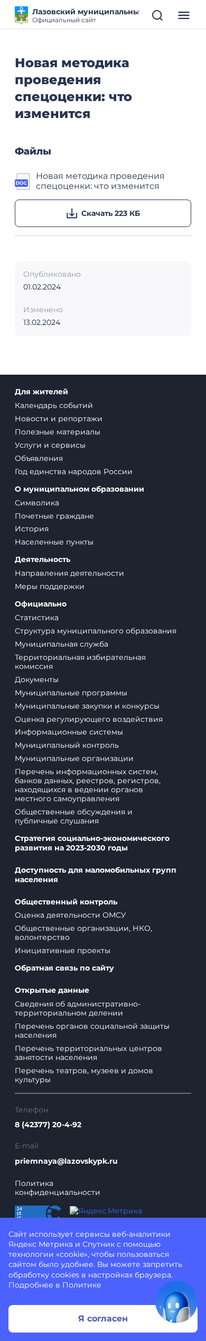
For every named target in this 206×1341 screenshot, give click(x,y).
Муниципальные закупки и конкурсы (87, 706)
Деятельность (42, 559)
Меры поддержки (50, 586)
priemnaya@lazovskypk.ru (66, 1161)
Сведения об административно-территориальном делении (78, 1008)
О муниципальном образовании (79, 489)
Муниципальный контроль (67, 745)
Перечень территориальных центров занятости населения (88, 1053)
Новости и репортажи (58, 418)
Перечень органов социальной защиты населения (92, 1030)
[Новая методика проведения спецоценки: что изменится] (23, 181)
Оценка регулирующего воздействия (89, 719)
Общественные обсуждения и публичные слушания (74, 816)
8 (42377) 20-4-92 (48, 1124)
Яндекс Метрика (40, 1244)
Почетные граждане (54, 516)
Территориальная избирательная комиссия (80, 662)
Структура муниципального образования (95, 631)
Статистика (37, 617)
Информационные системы (69, 732)
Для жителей (41, 391)
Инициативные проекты (62, 950)
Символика (37, 503)
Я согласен (103, 1318)
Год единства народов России (74, 471)
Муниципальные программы (71, 692)
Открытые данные (52, 990)
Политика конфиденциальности (57, 1188)
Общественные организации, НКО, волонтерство (83, 932)
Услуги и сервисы (50, 445)
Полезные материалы (57, 432)
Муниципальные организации (74, 758)
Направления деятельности (69, 573)
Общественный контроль (66, 902)
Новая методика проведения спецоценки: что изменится (100, 181)
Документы (37, 679)
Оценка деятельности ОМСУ (70, 915)
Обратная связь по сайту (64, 968)
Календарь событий (54, 405)
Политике (81, 1285)
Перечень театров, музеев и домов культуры (84, 1075)
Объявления (39, 458)
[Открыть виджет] (176, 1302)
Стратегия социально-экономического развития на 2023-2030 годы (92, 843)
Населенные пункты (54, 542)
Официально (41, 604)
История (32, 528)
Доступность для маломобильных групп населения (95, 875)
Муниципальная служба (61, 644)
